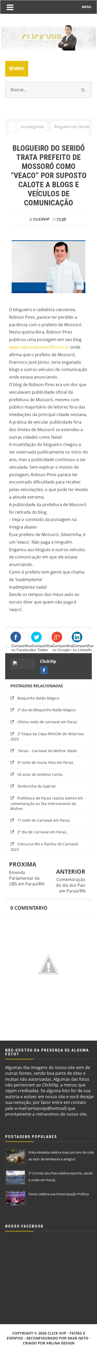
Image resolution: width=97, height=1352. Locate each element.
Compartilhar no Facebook (22, 648)
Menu (18, 68)
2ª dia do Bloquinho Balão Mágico (46, 709)
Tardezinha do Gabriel (36, 786)
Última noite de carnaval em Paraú (47, 721)
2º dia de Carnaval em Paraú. (42, 831)
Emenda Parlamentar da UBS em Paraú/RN (26, 878)
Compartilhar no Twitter (42, 648)
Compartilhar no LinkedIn (83, 648)
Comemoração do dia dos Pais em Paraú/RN (70, 885)
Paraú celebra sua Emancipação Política (58, 1194)
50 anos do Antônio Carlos (40, 774)
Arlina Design (60, 1343)
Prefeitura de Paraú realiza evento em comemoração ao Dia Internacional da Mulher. (46, 803)
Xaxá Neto (78, 1338)
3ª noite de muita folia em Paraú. (45, 762)
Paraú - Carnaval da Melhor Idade (47, 750)
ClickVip (48, 661)
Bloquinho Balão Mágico (38, 698)
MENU (86, 7)
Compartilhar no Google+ (63, 648)
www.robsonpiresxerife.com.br (39, 347)
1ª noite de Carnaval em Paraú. (44, 820)
